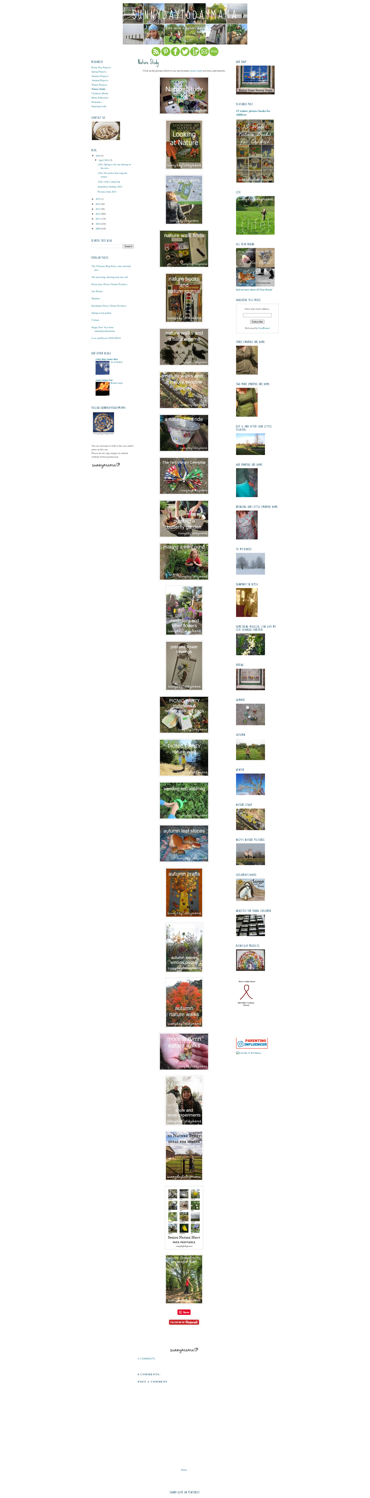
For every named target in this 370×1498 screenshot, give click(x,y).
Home (184, 1469)
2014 (98, 204)
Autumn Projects (100, 80)
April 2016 (103, 160)
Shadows (96, 298)
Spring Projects (99, 71)
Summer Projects (100, 76)
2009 (98, 228)
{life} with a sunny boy (109, 181)
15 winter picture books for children (253, 113)
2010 (98, 223)
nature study (196, 70)
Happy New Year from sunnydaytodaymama (103, 329)
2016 (98, 155)
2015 (98, 199)
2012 (98, 213)
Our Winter (97, 291)
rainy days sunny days (107, 359)
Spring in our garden (101, 313)
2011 (98, 218)
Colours (95, 320)
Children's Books (100, 93)
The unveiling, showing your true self (110, 277)
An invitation (116, 361)
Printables (97, 102)
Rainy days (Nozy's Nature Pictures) (109, 284)
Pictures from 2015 (107, 191)
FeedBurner (264, 328)
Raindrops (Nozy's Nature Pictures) (109, 305)
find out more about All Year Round (254, 289)
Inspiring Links (99, 106)
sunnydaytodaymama (185, 15)
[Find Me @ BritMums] (248, 1053)
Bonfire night (116, 382)
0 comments (146, 1358)
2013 (98, 209)
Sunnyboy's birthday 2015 (110, 186)
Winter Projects (99, 84)
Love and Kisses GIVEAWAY (106, 338)
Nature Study (98, 89)
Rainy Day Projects (101, 67)
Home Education (100, 97)
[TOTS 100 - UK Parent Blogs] (252, 1037)
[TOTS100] (252, 1047)
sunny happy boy (104, 380)
